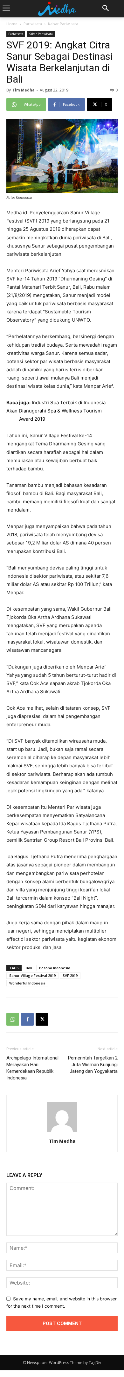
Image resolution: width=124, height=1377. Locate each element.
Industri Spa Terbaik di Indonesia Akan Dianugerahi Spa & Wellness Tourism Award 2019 (61, 410)
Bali (29, 967)
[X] (42, 1019)
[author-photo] (62, 1132)
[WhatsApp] (12, 1019)
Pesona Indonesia (54, 967)
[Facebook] (27, 1019)
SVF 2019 (70, 975)
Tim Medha (23, 90)
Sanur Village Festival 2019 (32, 975)
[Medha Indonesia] (57, 8)
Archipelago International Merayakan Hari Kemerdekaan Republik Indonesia (32, 1068)
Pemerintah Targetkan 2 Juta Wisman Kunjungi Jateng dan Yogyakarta (93, 1064)
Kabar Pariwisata (63, 24)
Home (11, 24)
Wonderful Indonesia (27, 983)
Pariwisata (33, 24)
